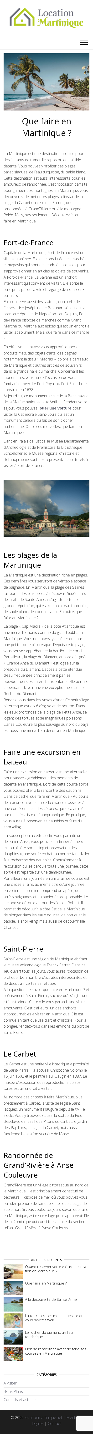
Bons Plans (13, 1391)
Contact (54, 1423)
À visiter (10, 1383)
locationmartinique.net (43, 1417)
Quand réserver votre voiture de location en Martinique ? (56, 1268)
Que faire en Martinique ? (46, 1283)
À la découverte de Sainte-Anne (51, 1299)
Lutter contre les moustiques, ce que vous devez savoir (55, 1317)
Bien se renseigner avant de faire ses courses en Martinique (55, 1351)
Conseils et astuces (20, 1399)
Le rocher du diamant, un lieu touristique (49, 1334)
